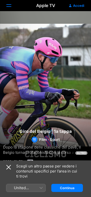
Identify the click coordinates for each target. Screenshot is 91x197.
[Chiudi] (8, 167)
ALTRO (81, 153)
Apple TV (45, 5)
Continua (67, 188)
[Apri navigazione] (11, 5)
